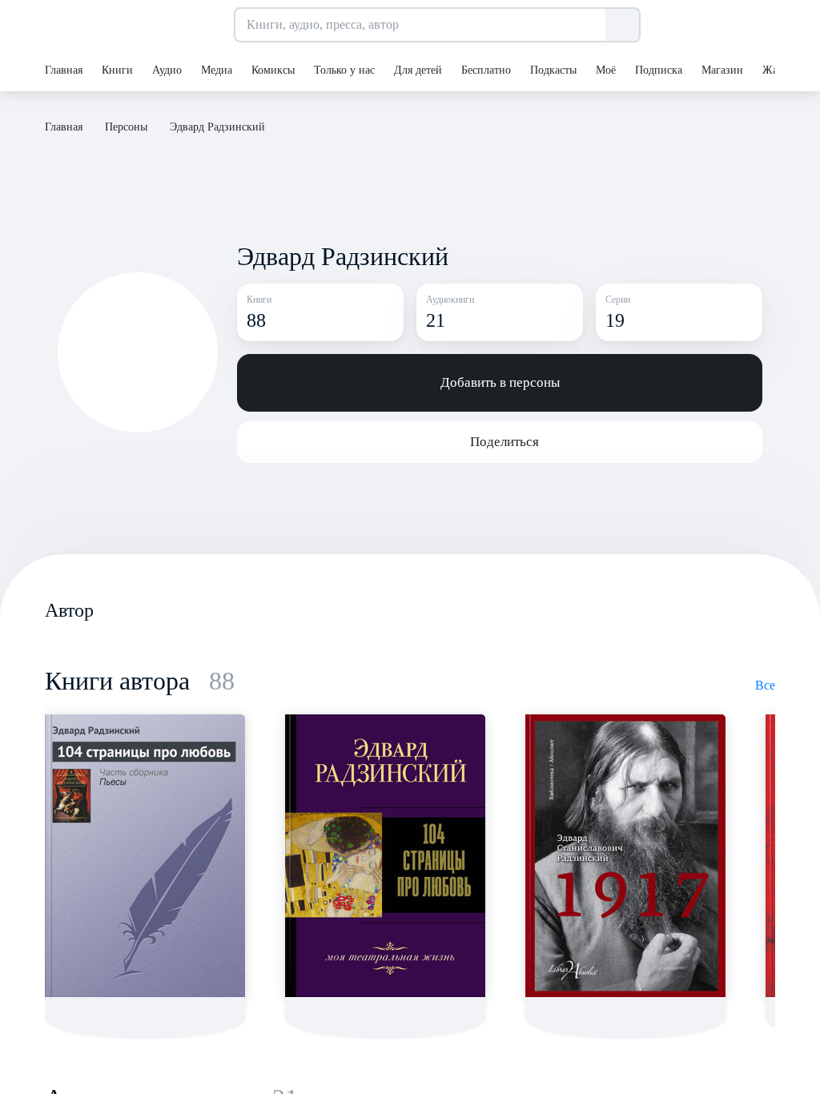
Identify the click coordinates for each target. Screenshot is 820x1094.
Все (765, 685)
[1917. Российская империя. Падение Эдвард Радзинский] (625, 855)
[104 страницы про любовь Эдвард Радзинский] (145, 855)
